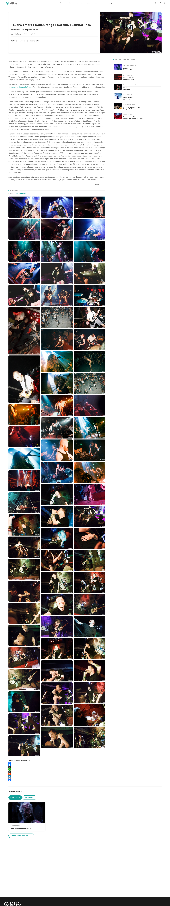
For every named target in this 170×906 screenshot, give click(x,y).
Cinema (79, 3)
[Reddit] (56, 774)
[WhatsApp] (56, 769)
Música (70, 3)
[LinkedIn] (56, 776)
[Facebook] (160, 3)
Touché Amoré (29, 797)
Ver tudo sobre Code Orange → (21, 836)
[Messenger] (56, 765)
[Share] (56, 780)
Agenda (88, 3)
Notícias (60, 3)
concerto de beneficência (21, 87)
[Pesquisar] (155, 3)
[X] (56, 767)
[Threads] (56, 772)
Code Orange (15, 797)
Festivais (97, 3)
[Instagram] (164, 3)
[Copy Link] (56, 778)
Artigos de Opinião (109, 3)
